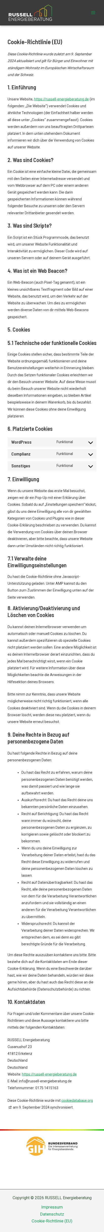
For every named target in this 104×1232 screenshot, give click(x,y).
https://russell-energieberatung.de (61, 99)
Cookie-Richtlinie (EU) (52, 1220)
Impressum (52, 1207)
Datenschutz (52, 1214)
